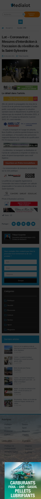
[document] (20, 249)
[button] (3, 463)
